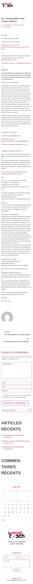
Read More (4, 297)
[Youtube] (16, 548)
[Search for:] (14, 410)
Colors (9, 25)
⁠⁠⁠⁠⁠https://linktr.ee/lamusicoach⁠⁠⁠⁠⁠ (9, 60)
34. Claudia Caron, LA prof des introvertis (12, 447)
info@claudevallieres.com (14, 135)
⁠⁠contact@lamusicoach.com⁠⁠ (23, 63)
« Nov (3, 520)
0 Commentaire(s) (6, 27)
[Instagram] (20, 548)
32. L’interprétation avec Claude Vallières (12, 435)
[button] (16, 11)
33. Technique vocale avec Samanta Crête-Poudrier (15, 441)
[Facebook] (13, 548)
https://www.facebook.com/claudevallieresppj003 (14, 141)
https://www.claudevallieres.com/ (18, 144)
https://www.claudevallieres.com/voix (12, 174)
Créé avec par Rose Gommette (16, 580)
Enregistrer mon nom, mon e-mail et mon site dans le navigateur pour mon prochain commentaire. (16, 396)
